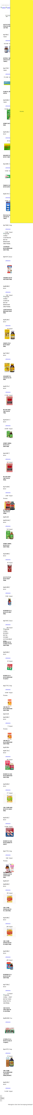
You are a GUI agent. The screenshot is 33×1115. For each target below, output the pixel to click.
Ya (27, 1108)
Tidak (30, 1108)
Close (2, 1098)
